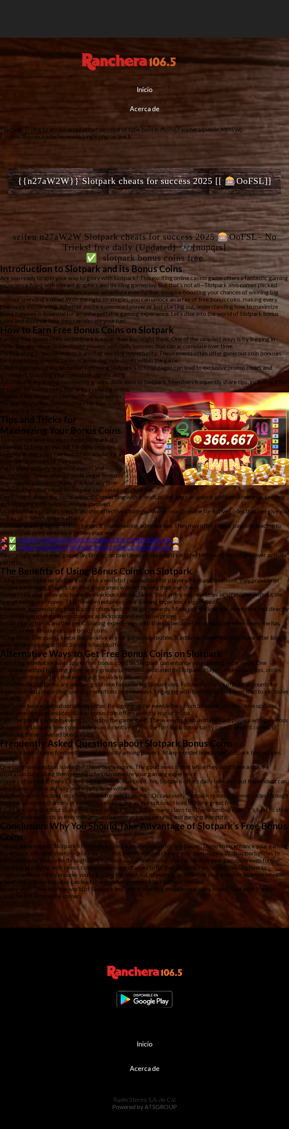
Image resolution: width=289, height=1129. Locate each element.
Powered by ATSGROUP (144, 1106)
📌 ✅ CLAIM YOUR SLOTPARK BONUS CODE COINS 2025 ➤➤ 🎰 (90, 539)
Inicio (144, 89)
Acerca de (145, 109)
